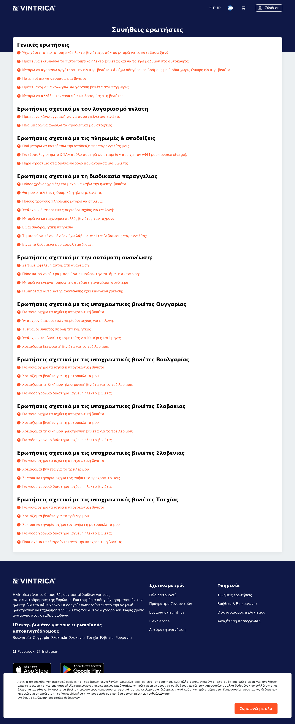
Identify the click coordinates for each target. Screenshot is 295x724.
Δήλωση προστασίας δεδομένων (57, 697)
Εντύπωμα (24, 697)
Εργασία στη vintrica (166, 612)
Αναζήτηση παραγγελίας (238, 621)
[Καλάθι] (243, 8)
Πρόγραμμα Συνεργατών (170, 604)
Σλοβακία (59, 638)
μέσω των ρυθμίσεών (149, 693)
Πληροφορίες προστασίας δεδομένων (250, 689)
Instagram (51, 651)
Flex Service (159, 621)
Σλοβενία (77, 638)
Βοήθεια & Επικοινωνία (237, 604)
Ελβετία (107, 638)
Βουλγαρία (22, 638)
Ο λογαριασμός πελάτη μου (241, 612)
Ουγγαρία (41, 638)
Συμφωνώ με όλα (256, 708)
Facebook (26, 651)
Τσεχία (92, 638)
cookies (71, 693)
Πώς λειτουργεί (162, 595)
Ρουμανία (124, 638)
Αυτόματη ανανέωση (167, 630)
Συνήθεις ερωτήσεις (234, 595)
